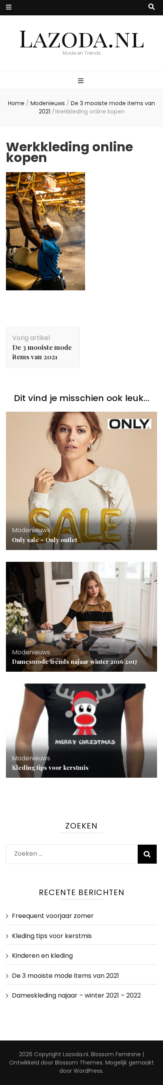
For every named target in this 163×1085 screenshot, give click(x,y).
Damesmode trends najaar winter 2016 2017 (74, 661)
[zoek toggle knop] (151, 7)
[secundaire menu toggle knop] (8, 7)
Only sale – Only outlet (44, 540)
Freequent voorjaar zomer (53, 915)
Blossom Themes (78, 1062)
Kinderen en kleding (42, 955)
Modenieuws (47, 103)
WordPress (88, 1071)
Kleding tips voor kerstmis (50, 767)
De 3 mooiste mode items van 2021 (65, 975)
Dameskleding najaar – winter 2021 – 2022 (76, 995)
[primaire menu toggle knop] (81, 81)
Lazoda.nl (81, 37)
